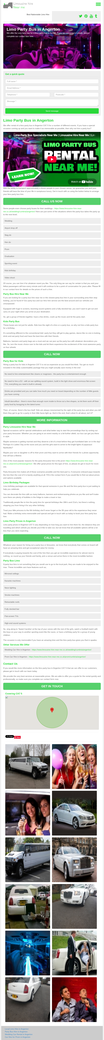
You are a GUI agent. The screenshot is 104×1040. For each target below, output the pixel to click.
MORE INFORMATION (52, 420)
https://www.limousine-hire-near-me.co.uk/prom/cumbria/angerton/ (57, 657)
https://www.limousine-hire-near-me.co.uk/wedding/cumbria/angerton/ (61, 650)
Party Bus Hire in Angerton (16, 1032)
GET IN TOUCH (52, 686)
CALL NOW (52, 354)
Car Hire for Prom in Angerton (17, 1037)
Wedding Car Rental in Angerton (18, 1034)
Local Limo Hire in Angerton (17, 1029)
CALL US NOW (52, 201)
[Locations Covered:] (4, 4)
